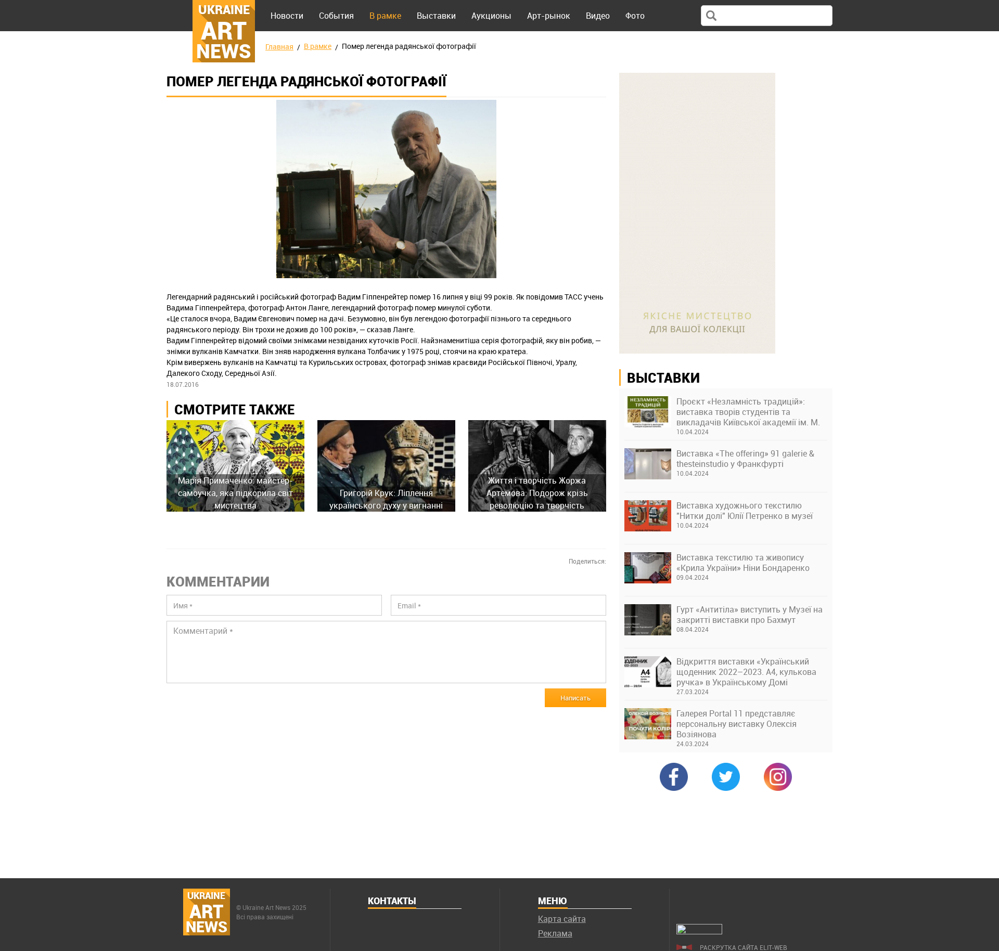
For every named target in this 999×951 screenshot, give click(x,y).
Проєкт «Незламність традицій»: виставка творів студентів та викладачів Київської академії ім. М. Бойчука (748, 411)
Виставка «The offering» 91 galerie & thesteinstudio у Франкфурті (745, 458)
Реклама (555, 933)
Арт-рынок (548, 15)
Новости (287, 15)
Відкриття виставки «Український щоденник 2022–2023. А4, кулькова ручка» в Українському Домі (746, 671)
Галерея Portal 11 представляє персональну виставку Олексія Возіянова (736, 723)
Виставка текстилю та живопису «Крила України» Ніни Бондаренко (743, 562)
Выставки (436, 15)
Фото (635, 15)
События (336, 15)
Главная (279, 46)
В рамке (385, 15)
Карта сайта (562, 918)
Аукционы (491, 15)
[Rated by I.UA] (699, 931)
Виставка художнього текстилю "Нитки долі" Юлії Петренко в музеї (744, 510)
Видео (598, 15)
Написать (575, 697)
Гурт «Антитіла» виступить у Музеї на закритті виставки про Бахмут (749, 614)
